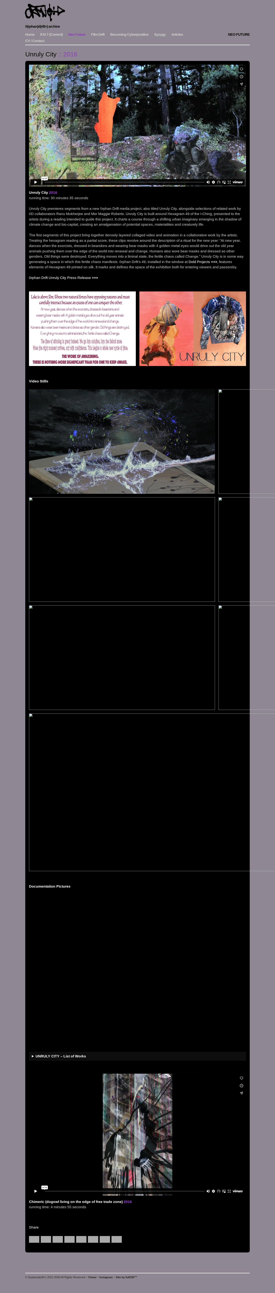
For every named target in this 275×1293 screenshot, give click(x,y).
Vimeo (92, 1277)
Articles (177, 34)
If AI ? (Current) (51, 34)
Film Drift (98, 34)
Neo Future (76, 34)
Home (30, 34)
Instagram (106, 1277)
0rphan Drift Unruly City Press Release (60, 278)
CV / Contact (34, 41)
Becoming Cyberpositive (129, 34)
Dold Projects (199, 262)
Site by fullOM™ (126, 1277)
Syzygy (160, 34)
